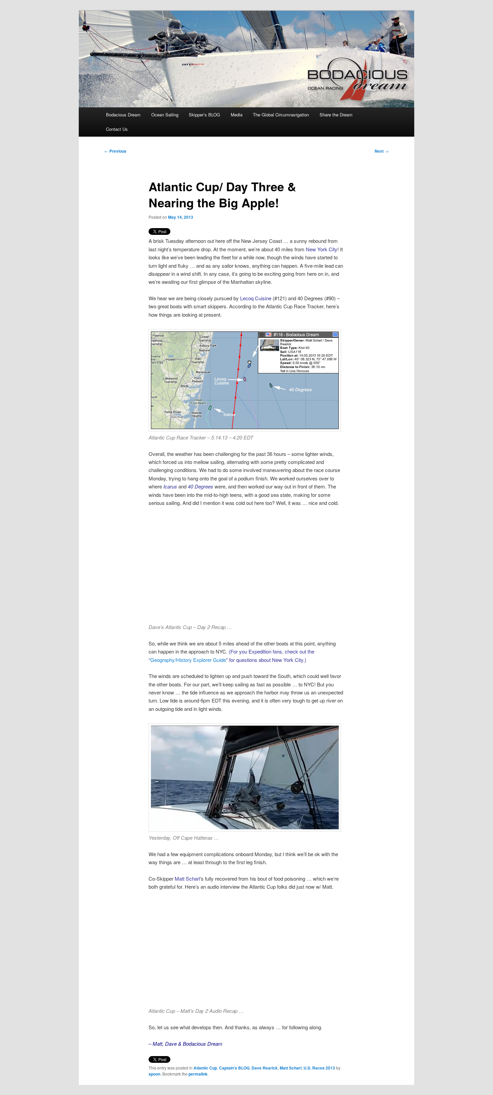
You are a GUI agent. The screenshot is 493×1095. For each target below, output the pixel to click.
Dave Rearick (265, 1068)
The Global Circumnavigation (281, 114)
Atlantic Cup (205, 1068)
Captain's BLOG (234, 1068)
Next (382, 151)
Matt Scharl (291, 1068)
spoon (154, 1074)
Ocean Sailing (164, 114)
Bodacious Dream (123, 114)
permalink (198, 1074)
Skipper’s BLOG (204, 114)
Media (236, 114)
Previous (115, 151)
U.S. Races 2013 (319, 1068)
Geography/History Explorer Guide (188, 659)
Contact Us (117, 129)
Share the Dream (336, 114)
